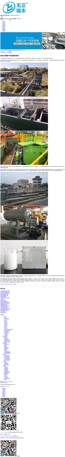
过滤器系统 (6, 369)
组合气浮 (1, 166)
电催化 (1, 275)
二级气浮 (5, 324)
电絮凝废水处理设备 (3, 301)
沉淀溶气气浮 (6, 319)
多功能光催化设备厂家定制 (5, 297)
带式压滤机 (6, 370)
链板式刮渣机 (6, 331)
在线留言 (3, 28)
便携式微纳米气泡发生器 (8, 329)
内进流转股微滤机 (7, 352)
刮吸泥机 (4, 354)
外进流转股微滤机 (7, 353)
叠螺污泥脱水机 (7, 372)
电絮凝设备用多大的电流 (4, 303)
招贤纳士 (3, 26)
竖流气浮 (5, 322)
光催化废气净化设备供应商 (5, 293)
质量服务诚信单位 (3, 296)
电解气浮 (1, 169)
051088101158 (10, 381)
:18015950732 (5, 382)
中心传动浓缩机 (7, 360)
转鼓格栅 (5, 348)
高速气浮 (4, 58)
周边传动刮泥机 (7, 355)
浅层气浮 (5, 321)
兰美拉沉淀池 (6, 344)
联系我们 (3, 29)
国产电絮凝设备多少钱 (4, 294)
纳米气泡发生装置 (7, 330)
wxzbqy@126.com (6, 386)
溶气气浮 (23, 50)
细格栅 (5, 345)
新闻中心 (3, 27)
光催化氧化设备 (7, 339)
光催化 (25, 275)
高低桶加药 (6, 363)
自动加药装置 (6, 364)
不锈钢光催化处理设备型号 (5, 305)
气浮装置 (4, 316)
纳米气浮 (20, 50)
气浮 (22, 166)
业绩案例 (3, 25)
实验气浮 (5, 328)
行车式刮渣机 (2, 300)
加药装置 (4, 361)
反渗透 (5, 379)
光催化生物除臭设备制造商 (5, 302)
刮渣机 (5, 50)
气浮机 (8, 50)
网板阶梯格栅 (6, 347)
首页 (5, 52)
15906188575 (5, 381)
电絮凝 (30, 170)
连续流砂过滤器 (7, 378)
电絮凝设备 (6, 338)
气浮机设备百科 (9, 52)
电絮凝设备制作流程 (3, 304)
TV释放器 (6, 335)
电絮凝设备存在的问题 (4, 295)
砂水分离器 (6, 377)
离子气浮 (5, 60)
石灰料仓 (5, 376)
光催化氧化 (52, 275)
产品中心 (3, 390)
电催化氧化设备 (7, 340)
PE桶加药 (5, 362)
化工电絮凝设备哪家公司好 (5, 292)
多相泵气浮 (6, 323)
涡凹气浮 (5, 320)
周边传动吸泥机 (7, 356)
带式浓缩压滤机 (3, 312)
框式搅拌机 (6, 368)
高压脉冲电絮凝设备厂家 (4, 310)
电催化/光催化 (5, 336)
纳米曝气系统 (17, 50)
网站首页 (3, 21)
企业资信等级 (2, 311)
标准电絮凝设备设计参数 (4, 309)
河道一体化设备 (11, 50)
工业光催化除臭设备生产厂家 (5, 308)
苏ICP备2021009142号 (7, 434)
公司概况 (3, 389)
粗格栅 (5, 346)
